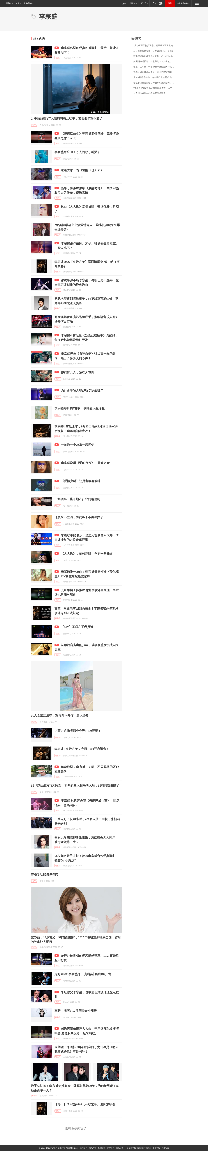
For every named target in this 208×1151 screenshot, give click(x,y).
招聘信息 (101, 1148)
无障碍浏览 (28, 3)
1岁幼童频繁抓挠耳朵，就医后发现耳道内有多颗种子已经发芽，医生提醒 (155, 45)
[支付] (153, 3)
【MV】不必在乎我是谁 (77, 627)
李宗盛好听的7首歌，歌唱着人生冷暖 (80, 408)
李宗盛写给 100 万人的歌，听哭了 (77, 152)
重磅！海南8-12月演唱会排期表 (76, 1010)
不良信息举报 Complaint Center (138, 1148)
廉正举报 (156, 1148)
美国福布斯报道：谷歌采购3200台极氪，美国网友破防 (155, 61)
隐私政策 (119, 1148)
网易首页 (9, 3)
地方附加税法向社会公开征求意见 (149, 93)
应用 (17, 3)
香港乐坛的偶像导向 (44, 874)
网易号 (34, 125)
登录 (170, 3)
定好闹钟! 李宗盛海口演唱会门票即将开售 (83, 974)
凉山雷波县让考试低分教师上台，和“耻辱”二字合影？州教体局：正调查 (155, 56)
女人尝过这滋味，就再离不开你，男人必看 (60, 715)
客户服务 (110, 1148)
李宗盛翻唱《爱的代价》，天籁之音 (85, 463)
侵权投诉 (165, 1148)
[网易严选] (144, 3)
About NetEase (72, 1148)
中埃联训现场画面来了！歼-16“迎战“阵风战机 (154, 72)
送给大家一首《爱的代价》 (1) (81, 170)
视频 (58, 58)
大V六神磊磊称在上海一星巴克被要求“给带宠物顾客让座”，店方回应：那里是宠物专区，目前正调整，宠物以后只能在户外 (155, 77)
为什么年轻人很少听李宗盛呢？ (82, 390)
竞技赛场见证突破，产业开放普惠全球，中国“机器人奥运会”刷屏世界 (155, 83)
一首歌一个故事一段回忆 (77, 444)
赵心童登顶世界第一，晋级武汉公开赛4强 (153, 51)
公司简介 (83, 1148)
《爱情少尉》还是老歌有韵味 (80, 481)
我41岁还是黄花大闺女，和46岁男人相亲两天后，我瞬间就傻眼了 (75, 785)
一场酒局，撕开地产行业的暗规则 (77, 499)
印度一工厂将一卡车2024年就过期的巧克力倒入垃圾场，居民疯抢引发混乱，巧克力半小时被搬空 (155, 67)
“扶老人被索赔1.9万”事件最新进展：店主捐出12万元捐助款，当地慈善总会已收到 (155, 88)
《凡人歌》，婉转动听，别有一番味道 (87, 553)
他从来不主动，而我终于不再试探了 (79, 517)
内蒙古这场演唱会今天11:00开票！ (78, 730)
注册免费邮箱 (182, 3)
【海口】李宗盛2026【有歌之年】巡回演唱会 (85, 1104)
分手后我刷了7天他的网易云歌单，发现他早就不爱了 (66, 118)
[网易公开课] (133, 3)
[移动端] (124, 3)
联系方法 (92, 1148)
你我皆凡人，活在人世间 (77, 372)
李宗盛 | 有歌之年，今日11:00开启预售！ (82, 748)
